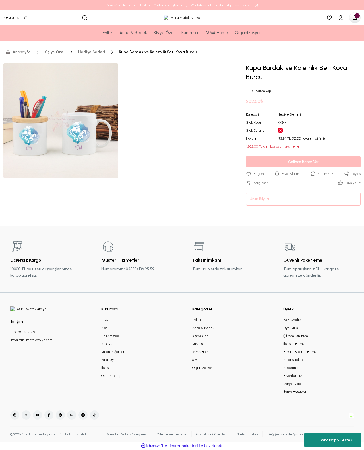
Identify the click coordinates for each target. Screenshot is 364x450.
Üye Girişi (291, 328)
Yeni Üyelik (292, 320)
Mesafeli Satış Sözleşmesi (127, 434)
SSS (104, 320)
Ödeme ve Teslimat (172, 434)
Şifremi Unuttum (295, 336)
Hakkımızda (110, 336)
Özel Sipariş (110, 376)
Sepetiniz (291, 368)
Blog (104, 328)
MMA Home (201, 352)
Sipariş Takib (293, 360)
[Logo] (182, 17)
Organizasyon (202, 368)
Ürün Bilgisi (259, 199)
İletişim (106, 368)
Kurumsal (198, 344)
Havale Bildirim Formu (299, 352)
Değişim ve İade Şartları (285, 434)
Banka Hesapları (295, 392)
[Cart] (355, 18)
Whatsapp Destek (336, 440)
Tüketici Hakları (246, 434)
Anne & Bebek (203, 328)
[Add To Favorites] (255, 174)
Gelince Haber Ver (303, 162)
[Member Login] (341, 18)
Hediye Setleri (289, 114)
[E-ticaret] (181, 446)
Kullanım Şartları (113, 352)
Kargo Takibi (292, 384)
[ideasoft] (152, 446)
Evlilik (196, 320)
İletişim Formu (293, 344)
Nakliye (107, 344)
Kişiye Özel (201, 336)
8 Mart (197, 360)
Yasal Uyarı (109, 360)
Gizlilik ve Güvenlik (211, 434)
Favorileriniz (292, 376)
